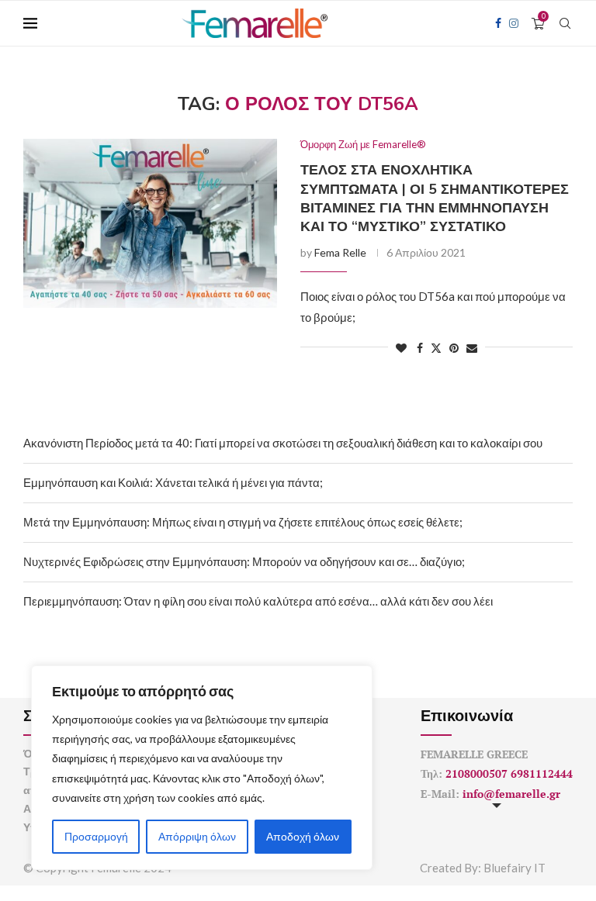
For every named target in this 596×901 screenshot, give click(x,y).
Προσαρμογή (96, 836)
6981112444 (542, 773)
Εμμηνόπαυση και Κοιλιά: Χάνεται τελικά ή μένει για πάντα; (173, 482)
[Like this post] (401, 347)
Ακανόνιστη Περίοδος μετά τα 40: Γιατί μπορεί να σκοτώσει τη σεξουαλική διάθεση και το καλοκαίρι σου (282, 443)
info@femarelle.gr (511, 793)
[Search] (565, 23)
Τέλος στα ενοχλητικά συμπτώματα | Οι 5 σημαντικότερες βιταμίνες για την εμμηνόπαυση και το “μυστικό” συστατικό (434, 198)
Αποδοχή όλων (302, 836)
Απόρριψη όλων (197, 836)
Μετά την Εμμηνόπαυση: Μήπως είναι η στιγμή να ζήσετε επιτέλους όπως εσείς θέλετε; (243, 522)
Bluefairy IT (514, 868)
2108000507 (476, 773)
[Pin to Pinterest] (454, 347)
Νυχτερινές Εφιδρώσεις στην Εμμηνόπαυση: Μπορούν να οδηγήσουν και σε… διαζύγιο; (244, 561)
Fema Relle (340, 252)
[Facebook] (498, 23)
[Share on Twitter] (436, 347)
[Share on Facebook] (420, 347)
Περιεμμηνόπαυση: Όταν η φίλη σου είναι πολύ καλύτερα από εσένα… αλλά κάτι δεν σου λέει (258, 601)
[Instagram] (513, 23)
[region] (201, 767)
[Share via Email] (471, 347)
